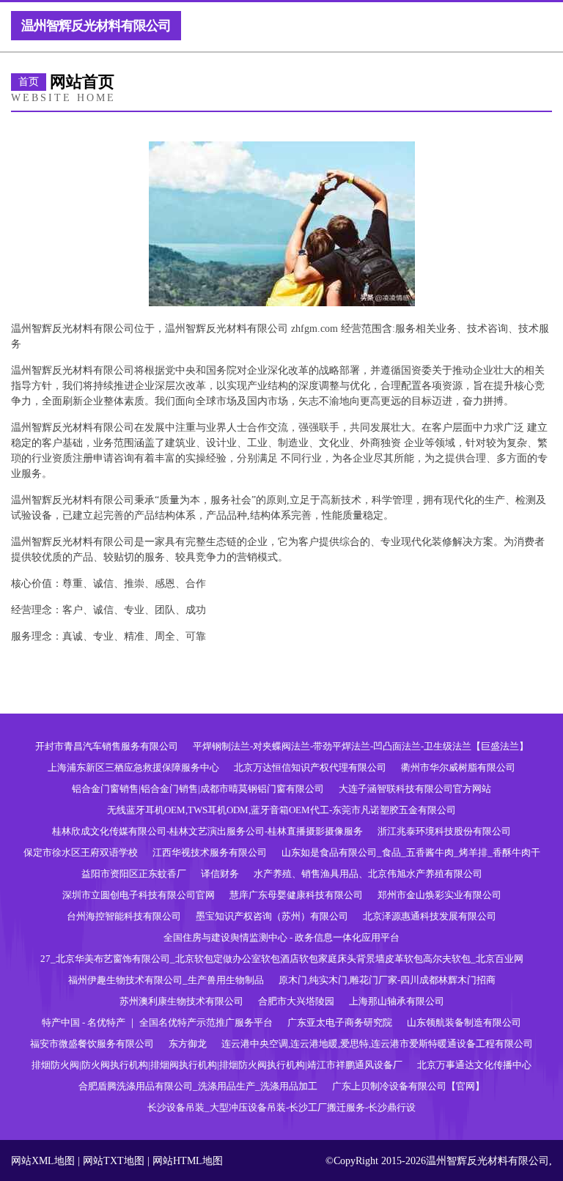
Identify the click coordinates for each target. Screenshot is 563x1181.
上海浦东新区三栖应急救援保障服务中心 (133, 767)
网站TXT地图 (113, 1160)
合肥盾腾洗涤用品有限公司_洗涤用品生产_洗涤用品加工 (197, 1086)
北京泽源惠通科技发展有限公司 (429, 916)
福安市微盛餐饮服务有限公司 (92, 1043)
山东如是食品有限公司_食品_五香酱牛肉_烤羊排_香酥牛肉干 (411, 852)
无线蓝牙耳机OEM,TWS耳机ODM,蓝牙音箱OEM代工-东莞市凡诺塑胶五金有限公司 (281, 810)
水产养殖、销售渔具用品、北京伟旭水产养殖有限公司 (368, 873)
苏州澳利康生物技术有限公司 (181, 1001)
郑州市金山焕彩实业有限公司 (439, 895)
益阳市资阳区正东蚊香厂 (133, 873)
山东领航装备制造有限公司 (464, 1022)
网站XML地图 (43, 1160)
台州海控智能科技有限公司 (124, 916)
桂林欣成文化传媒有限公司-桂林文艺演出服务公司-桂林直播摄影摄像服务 (207, 831)
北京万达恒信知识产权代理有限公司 (310, 767)
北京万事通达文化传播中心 (474, 1065)
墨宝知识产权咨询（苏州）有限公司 (272, 916)
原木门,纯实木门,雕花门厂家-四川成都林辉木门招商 (387, 980)
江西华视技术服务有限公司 (209, 852)
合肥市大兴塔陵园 (296, 1001)
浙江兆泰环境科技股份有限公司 (444, 831)
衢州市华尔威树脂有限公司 (458, 767)
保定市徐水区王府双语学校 (80, 852)
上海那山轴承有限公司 (396, 1001)
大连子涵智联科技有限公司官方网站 (415, 788)
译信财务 (220, 873)
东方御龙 (188, 1043)
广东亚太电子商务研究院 (339, 1022)
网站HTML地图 (187, 1160)
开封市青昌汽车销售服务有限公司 (106, 746)
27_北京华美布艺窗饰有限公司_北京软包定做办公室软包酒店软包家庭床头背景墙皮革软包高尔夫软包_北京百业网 (281, 958)
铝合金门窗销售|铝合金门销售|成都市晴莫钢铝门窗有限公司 (198, 788)
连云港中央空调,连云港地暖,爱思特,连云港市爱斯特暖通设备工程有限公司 (377, 1043)
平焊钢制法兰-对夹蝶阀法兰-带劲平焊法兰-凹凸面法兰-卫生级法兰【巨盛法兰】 (361, 746)
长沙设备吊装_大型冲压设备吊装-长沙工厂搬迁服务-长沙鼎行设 (281, 1107)
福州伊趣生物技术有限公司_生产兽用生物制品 (166, 980)
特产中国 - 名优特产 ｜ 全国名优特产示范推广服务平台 (157, 1022)
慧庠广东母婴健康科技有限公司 (296, 895)
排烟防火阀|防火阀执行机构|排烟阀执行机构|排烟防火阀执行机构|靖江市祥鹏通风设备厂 (217, 1065)
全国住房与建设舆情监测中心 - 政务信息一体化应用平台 (281, 937)
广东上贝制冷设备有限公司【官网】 (408, 1086)
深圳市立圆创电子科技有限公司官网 (138, 895)
